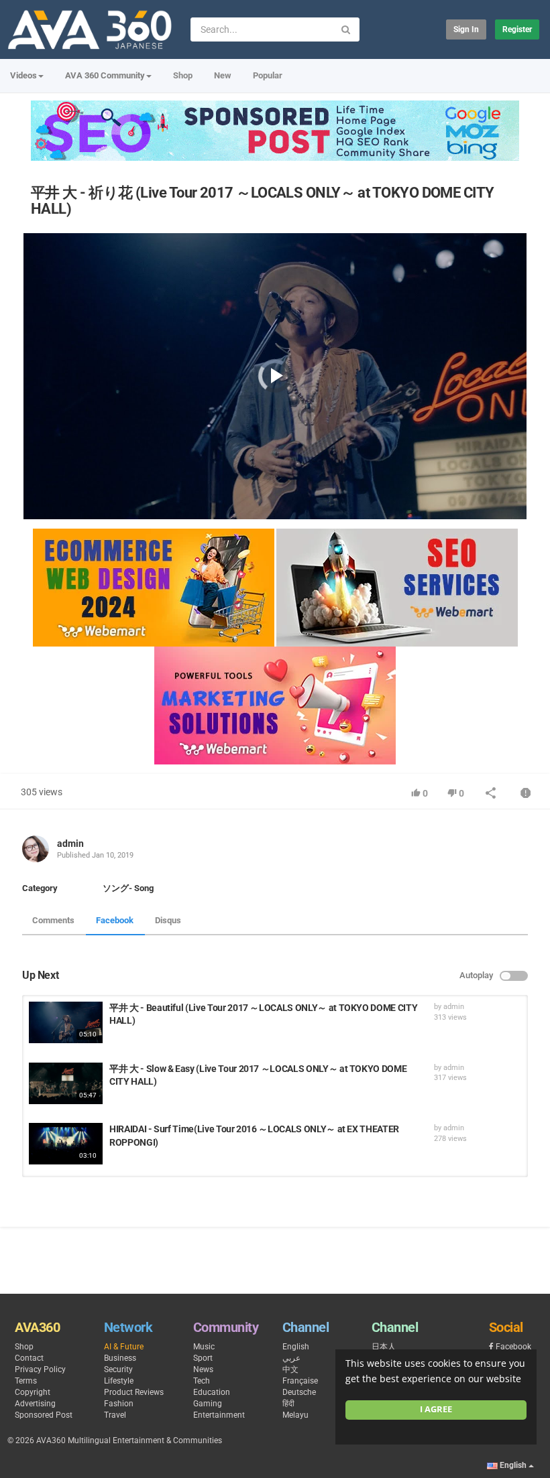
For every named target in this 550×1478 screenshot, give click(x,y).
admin (70, 843)
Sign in (466, 29)
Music (204, 1346)
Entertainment (219, 1415)
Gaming (207, 1403)
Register (517, 29)
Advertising (35, 1403)
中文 (290, 1369)
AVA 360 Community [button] (105, 75)
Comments (53, 920)
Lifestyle (118, 1381)
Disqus (168, 920)
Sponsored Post (43, 1415)
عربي (291, 1358)
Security (118, 1369)
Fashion (118, 1403)
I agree (436, 1409)
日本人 (384, 1346)
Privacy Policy (40, 1369)
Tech (201, 1381)
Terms (26, 1381)
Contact (29, 1358)
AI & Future (124, 1346)
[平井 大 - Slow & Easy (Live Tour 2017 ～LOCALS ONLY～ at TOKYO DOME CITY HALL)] (66, 1083)
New (222, 75)
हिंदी (288, 1403)
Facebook (114, 920)
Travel (115, 1415)
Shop (182, 75)
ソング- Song (128, 888)
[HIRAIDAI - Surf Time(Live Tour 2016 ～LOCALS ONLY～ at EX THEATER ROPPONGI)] (66, 1143)
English (295, 1346)
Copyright (32, 1392)
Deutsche (299, 1392)
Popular (267, 75)
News (203, 1369)
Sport (203, 1358)
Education (211, 1392)
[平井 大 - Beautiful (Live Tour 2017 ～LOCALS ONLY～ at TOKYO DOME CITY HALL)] (66, 1022)
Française (300, 1381)
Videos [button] (23, 75)
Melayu (295, 1415)
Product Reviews (134, 1392)
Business (120, 1358)
